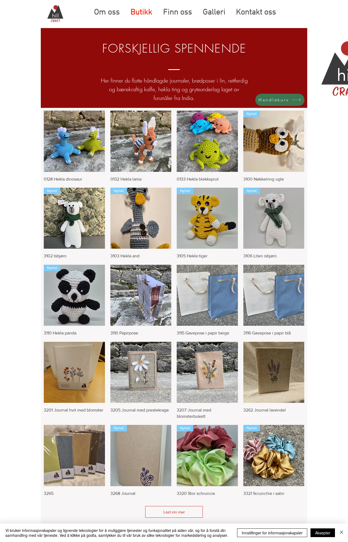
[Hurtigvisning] (74, 141)
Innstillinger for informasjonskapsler (272, 532)
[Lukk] (341, 533)
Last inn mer (174, 512)
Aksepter (322, 532)
